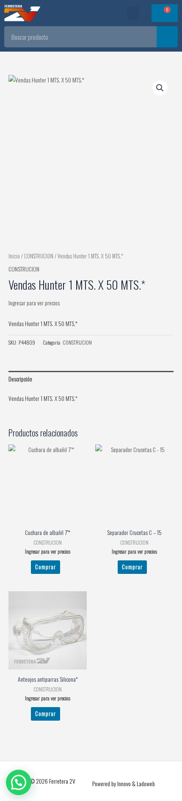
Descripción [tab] (20, 379)
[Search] (167, 36)
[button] (133, 13)
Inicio (14, 256)
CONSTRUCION (38, 256)
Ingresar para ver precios (34, 303)
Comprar (45, 566)
